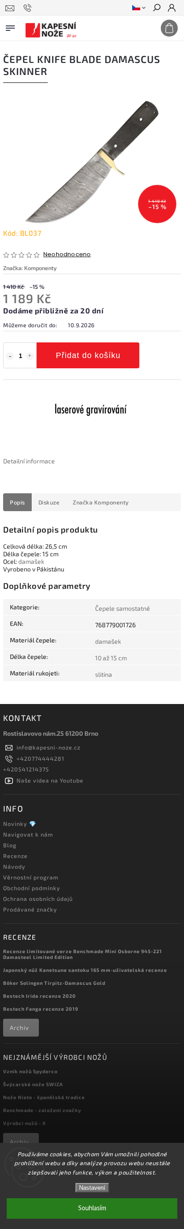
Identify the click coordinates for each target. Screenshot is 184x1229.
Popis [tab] (17, 502)
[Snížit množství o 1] (10, 356)
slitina (103, 674)
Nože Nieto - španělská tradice (44, 1097)
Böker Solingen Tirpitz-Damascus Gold (54, 983)
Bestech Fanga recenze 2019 (40, 1009)
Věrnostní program (31, 877)
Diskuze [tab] (49, 502)
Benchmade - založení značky (42, 1110)
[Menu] (10, 26)
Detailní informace (29, 461)
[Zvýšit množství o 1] (30, 356)
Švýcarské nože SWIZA (33, 1084)
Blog (10, 845)
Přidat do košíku (88, 355)
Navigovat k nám (28, 834)
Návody (14, 866)
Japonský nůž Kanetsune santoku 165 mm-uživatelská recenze (85, 970)
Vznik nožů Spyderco (30, 1071)
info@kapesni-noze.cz (48, 747)
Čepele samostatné (122, 608)
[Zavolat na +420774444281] (29, 8)
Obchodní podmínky (31, 888)
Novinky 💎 (20, 823)
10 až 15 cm (111, 658)
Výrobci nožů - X (24, 1123)
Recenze (15, 855)
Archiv (19, 1027)
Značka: (30, 267)
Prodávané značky (30, 909)
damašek (31, 561)
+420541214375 (26, 769)
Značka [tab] (101, 502)
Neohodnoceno (67, 255)
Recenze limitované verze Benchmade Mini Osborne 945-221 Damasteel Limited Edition (82, 954)
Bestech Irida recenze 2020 (39, 996)
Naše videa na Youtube (50, 780)
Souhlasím (92, 1208)
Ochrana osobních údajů (38, 898)
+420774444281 (40, 758)
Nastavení (92, 1187)
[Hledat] (156, 8)
